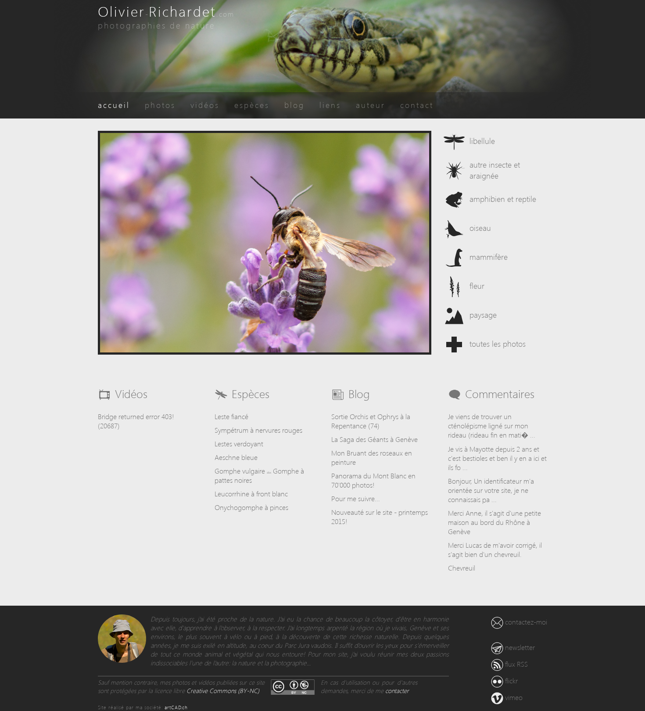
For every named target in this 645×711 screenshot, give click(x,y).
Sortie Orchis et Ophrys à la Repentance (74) (370, 421)
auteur (370, 104)
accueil (114, 104)
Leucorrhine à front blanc (251, 493)
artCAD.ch (176, 707)
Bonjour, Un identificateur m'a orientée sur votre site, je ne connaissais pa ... (491, 490)
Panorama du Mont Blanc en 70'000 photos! (373, 480)
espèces (251, 104)
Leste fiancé (231, 416)
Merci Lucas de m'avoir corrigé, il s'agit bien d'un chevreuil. (495, 549)
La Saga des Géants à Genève (374, 439)
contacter (397, 690)
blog (294, 104)
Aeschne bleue (236, 457)
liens (330, 104)
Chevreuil (461, 567)
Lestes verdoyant (239, 443)
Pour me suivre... (355, 498)
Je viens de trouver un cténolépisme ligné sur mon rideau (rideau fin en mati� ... (491, 425)
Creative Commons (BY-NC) (222, 690)
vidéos (204, 104)
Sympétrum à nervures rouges (258, 429)
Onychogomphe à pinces (251, 507)
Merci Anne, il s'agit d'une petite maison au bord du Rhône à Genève (494, 522)
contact (417, 104)
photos (160, 104)
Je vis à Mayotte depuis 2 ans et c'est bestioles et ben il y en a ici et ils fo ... (497, 458)
